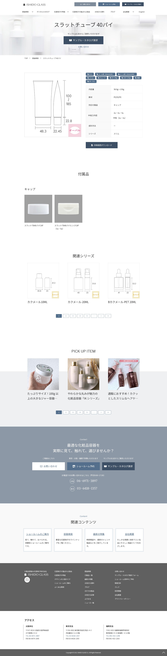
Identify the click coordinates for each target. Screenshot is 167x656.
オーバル (92, 81)
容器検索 (25, 12)
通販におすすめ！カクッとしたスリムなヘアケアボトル (123, 396)
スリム (91, 78)
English (142, 12)
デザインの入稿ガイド (62, 579)
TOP (26, 58)
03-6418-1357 (87, 489)
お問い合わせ (86, 4)
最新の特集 (98, 540)
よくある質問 (59, 587)
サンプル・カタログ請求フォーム (127, 575)
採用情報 (118, 591)
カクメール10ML (37, 302)
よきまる (88, 599)
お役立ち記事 (89, 595)
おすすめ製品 (89, 591)
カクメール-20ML (78, 302)
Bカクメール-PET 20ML (122, 302)
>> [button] (108, 316)
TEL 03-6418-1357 (73, 636)
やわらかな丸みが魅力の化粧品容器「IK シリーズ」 (83, 395)
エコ (90, 74)
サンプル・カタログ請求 (134, 4)
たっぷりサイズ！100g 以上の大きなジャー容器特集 (42, 396)
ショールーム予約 (110, 4)
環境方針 (118, 583)
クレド (117, 587)
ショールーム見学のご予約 (124, 579)
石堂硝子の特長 (59, 12)
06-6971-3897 (87, 481)
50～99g (114, 78)
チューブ (102, 78)
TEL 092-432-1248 (113, 636)
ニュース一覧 (89, 603)
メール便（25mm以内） (127, 74)
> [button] (101, 316)
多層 (138, 78)
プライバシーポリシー (123, 599)
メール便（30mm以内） (105, 74)
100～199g (126, 78)
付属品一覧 (89, 575)
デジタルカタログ (43, 12)
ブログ (112, 12)
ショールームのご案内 (37, 540)
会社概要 (126, 12)
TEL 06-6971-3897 (33, 636)
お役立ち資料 (99, 12)
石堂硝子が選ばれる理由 (81, 12)
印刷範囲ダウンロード (103, 145)
